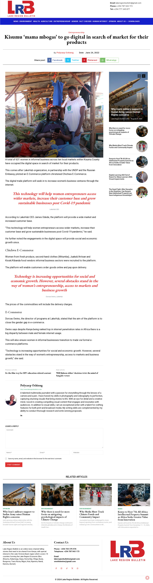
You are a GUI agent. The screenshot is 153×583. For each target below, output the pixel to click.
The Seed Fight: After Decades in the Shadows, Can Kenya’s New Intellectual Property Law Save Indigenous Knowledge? (121, 192)
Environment (47, 508)
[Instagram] (61, 568)
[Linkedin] (21, 415)
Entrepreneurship (76, 32)
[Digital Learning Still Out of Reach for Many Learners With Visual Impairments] (142, 177)
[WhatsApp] (78, 568)
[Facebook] (56, 568)
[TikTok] (67, 568)
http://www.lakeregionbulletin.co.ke (30, 389)
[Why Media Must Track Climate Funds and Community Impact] (142, 146)
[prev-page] (139, 76)
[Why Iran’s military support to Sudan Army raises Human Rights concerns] (128, 97)
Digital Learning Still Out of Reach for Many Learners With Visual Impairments (120, 177)
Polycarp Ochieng (65, 52)
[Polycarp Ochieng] (11, 400)
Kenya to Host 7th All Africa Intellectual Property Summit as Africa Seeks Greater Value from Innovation (121, 162)
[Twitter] (72, 568)
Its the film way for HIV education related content (28, 373)
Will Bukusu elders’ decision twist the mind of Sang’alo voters (77, 374)
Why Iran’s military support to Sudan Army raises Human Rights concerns (127, 112)
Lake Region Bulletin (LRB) (120, 119)
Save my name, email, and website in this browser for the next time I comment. (35, 458)
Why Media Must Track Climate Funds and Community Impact (121, 146)
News (120, 509)
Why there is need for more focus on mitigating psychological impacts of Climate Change (119, 131)
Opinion (6, 508)
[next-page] (143, 76)
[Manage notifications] (147, 578)
